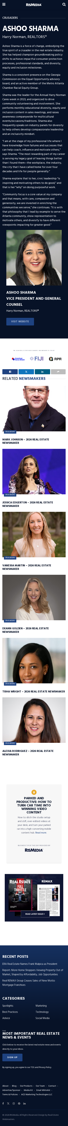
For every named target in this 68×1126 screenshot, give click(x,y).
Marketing (41, 1006)
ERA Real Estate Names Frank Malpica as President (29, 964)
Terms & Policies (10, 1094)
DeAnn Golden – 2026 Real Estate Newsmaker (25, 630)
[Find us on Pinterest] (19, 1103)
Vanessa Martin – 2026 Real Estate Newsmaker (26, 567)
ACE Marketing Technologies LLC (36, 1094)
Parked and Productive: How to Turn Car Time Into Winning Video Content (34, 805)
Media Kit (28, 1090)
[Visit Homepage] (34, 5)
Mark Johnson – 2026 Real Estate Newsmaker (25, 441)
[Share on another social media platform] (58, 371)
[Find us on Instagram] (14, 1103)
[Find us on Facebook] (3, 1103)
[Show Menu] (3, 5)
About (5, 1086)
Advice (6, 1018)
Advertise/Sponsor (11, 1090)
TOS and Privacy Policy (41, 1067)
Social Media (42, 1018)
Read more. (41, 833)
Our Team (40, 1086)
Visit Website (20, 322)
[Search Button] (64, 5)
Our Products (26, 1086)
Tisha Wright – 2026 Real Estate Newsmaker (33, 691)
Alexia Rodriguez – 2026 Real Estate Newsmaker (27, 753)
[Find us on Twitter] (8, 1103)
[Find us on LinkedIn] (24, 1103)
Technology (42, 1012)
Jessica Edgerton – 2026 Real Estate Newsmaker (27, 504)
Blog (14, 1086)
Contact (52, 1086)
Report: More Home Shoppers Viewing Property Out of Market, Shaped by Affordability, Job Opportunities (32, 972)
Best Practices (10, 1012)
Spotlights (7, 1006)
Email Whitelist (43, 1090)
